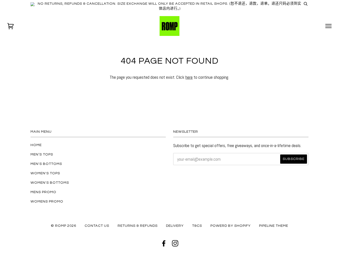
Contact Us (97, 226)
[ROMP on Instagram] (175, 245)
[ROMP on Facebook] (164, 245)
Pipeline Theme (273, 226)
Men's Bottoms (46, 164)
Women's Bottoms (50, 182)
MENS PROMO (43, 192)
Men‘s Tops (42, 154)
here (189, 77)
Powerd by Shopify (230, 226)
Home (36, 145)
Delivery (175, 226)
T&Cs (197, 226)
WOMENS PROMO (47, 201)
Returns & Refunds (138, 226)
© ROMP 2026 (63, 226)
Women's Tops (45, 173)
